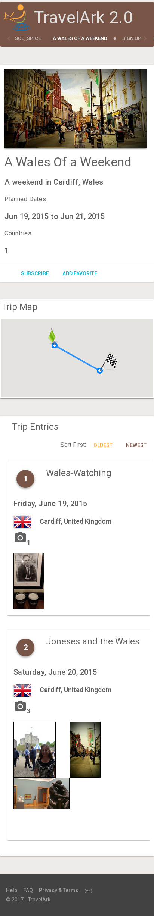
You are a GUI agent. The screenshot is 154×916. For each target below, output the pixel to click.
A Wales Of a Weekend (80, 38)
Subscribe (35, 273)
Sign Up (131, 38)
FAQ (28, 890)
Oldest (103, 445)
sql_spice (28, 38)
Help (11, 890)
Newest (136, 445)
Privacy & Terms (58, 890)
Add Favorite (79, 273)
